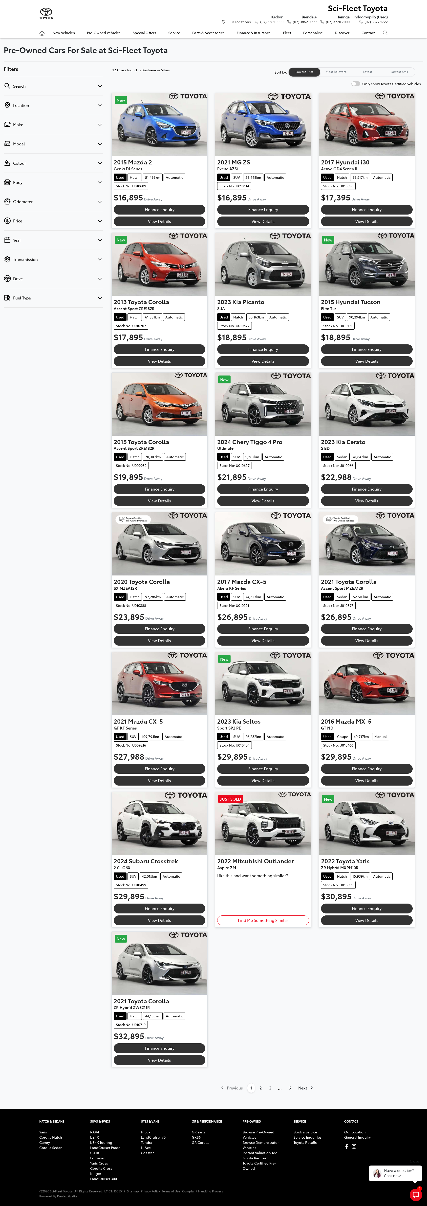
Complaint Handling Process (202, 1191)
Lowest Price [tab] (305, 72)
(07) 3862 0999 (305, 21)
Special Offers (144, 32)
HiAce (146, 1147)
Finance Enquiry (159, 209)
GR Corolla (201, 1142)
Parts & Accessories (208, 32)
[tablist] (351, 72)
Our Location (355, 1131)
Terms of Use (171, 1191)
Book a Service (305, 1131)
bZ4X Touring (101, 1142)
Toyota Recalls (305, 1142)
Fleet (287, 32)
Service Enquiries (307, 1137)
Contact (368, 32)
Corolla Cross (101, 1168)
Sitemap (133, 1191)
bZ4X (94, 1137)
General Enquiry (357, 1137)
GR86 (196, 1137)
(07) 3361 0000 (271, 21)
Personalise (313, 32)
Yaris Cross (99, 1163)
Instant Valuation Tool (260, 1152)
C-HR (94, 1152)
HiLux (145, 1131)
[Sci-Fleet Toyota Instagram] (355, 1146)
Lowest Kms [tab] (399, 72)
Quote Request (255, 1157)
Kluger (95, 1173)
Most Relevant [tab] (336, 72)
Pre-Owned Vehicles (104, 32)
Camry (44, 1142)
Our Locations (239, 21)
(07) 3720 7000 (338, 21)
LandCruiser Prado (105, 1147)
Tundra (146, 1142)
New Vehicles (64, 32)
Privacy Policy (150, 1191)
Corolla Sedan (51, 1147)
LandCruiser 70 (153, 1137)
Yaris (43, 1131)
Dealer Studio (67, 1196)
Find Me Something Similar (263, 920)
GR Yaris (198, 1131)
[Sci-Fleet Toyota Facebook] (347, 1146)
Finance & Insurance (254, 32)
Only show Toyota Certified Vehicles (391, 83)
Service (174, 32)
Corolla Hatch (50, 1137)
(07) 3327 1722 (376, 21)
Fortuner (97, 1157)
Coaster (147, 1152)
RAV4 (94, 1131)
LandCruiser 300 (103, 1178)
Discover (342, 32)
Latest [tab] (367, 72)
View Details (159, 221)
